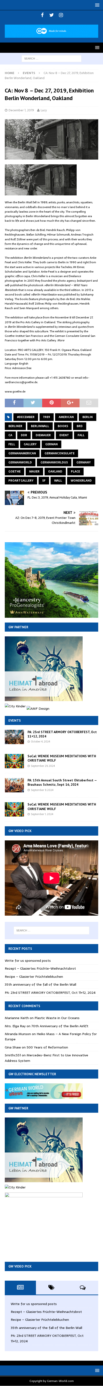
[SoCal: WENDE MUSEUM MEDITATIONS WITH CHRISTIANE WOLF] (14, 761)
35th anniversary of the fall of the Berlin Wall (40, 984)
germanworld (20, 462)
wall (58, 480)
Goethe (14, 471)
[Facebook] (42, 15)
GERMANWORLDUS (54, 462)
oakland (55, 471)
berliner (15, 426)
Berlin (87, 417)
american (66, 417)
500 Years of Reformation (47, 1047)
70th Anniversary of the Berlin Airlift (59, 1026)
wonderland (81, 480)
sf (44, 480)
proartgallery (21, 480)
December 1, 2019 (21, 110)
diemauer (43, 435)
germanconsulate (59, 453)
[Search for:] (51, 58)
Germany (83, 462)
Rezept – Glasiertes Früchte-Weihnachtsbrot (40, 968)
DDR (24, 435)
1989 (46, 417)
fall (81, 435)
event (64, 435)
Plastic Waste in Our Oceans (57, 1018)
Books (63, 426)
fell (11, 444)
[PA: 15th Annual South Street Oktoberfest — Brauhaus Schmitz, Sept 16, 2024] (14, 785)
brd (80, 426)
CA (10, 435)
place (75, 471)
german (51, 444)
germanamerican (22, 453)
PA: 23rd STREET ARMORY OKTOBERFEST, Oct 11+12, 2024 (50, 992)
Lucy (44, 110)
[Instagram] (61, 15)
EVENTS (14, 720)
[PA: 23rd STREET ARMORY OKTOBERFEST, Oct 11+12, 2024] (14, 737)
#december (25, 417)
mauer (34, 471)
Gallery (30, 444)
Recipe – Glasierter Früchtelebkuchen (34, 976)
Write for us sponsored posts (28, 960)
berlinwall (40, 426)
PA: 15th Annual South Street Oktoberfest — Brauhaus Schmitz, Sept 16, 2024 (62, 782)
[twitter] (51, 15)
